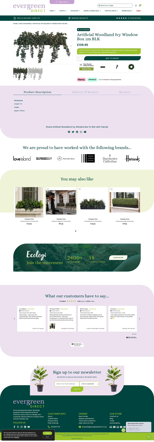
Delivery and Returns (86, 419)
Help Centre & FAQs (86, 423)
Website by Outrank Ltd (77, 438)
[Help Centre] (57, 2)
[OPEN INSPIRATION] (132, 11)
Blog (111, 419)
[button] (15, 46)
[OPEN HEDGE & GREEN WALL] (100, 11)
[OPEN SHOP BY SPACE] (117, 11)
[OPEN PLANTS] (66, 11)
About (50, 416)
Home (15, 24)
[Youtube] (29, 427)
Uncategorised (25, 24)
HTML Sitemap (53, 423)
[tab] (37, 92)
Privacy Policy (53, 421)
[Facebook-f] (14, 427)
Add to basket (112, 58)
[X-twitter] (18, 427)
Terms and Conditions (87, 421)
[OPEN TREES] (55, 11)
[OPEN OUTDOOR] (79, 11)
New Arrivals (83, 416)
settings (16, 437)
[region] (77, 319)
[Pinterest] (25, 427)
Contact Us (114, 416)
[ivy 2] (43, 46)
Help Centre (63, 2)
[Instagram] (21, 427)
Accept (47, 433)
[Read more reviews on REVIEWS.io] (131, 338)
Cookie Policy (53, 419)
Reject (47, 437)
